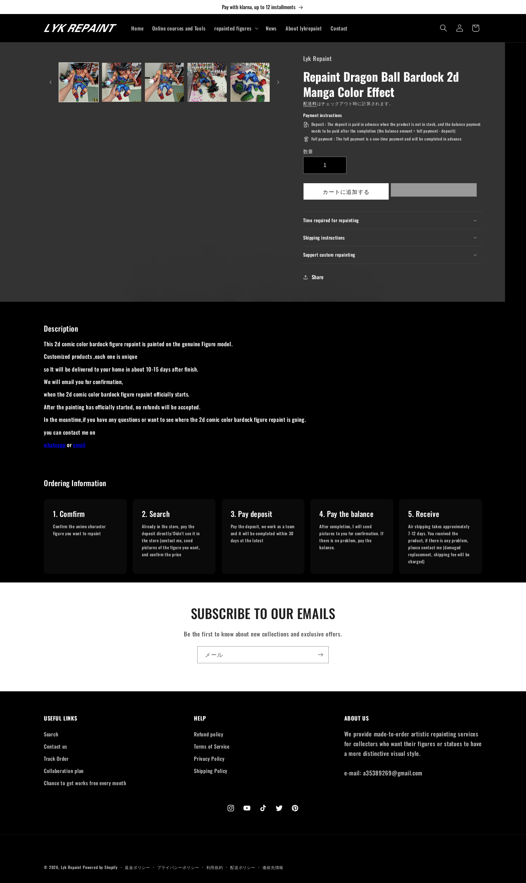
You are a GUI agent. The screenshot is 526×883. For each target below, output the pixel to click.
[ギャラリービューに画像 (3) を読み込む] (164, 82)
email (79, 445)
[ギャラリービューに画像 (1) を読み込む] (78, 82)
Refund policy (208, 734)
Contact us (55, 746)
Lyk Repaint (71, 867)
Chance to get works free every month (85, 783)
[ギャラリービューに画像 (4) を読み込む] (207, 82)
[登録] (320, 654)
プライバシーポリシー (178, 867)
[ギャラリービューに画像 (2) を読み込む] (121, 82)
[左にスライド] (50, 82)
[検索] (443, 28)
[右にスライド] (278, 82)
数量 (308, 151)
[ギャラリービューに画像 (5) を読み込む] (250, 82)
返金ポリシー (137, 867)
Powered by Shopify (100, 867)
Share (318, 277)
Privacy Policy (209, 758)
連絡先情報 (272, 867)
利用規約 (214, 867)
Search (51, 734)
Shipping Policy (210, 770)
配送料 (310, 103)
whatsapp (55, 445)
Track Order (56, 758)
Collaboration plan (64, 770)
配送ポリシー (242, 867)
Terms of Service (212, 746)
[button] (434, 191)
